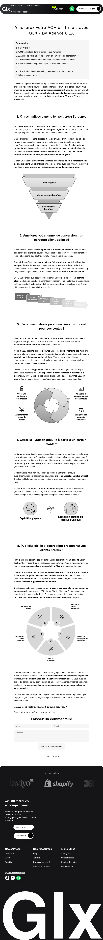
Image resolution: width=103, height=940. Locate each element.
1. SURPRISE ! (23, 48)
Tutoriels (36, 858)
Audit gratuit (66, 854)
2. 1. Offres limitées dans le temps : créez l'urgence (38, 52)
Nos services (16, 6)
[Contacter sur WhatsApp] (71, 8)
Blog (35, 854)
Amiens (25, 712)
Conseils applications (41, 866)
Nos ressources (34, 6)
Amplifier (8, 862)
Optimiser (9, 858)
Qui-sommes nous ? (41, 862)
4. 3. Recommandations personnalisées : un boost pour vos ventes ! (46, 60)
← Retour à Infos (51, 756)
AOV (34, 712)
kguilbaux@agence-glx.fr (15, 873)
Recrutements (67, 866)
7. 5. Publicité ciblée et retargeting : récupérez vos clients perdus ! (45, 72)
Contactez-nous (67, 858)
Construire (9, 854)
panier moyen (48, 712)
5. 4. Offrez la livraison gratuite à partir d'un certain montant (42, 64)
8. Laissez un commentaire (28, 75)
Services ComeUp (68, 862)
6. (17, 68)
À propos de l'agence (20, 12)
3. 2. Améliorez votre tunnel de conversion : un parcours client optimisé (47, 56)
